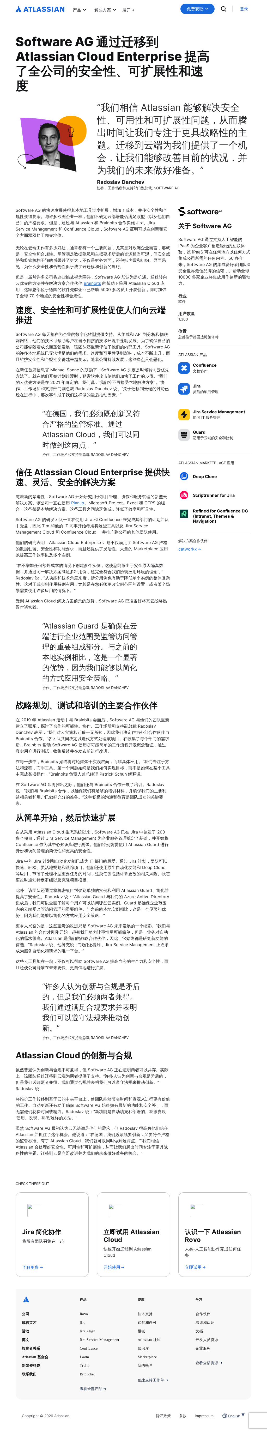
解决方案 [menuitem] (102, 10)
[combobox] (228, 1416)
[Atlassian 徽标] (40, 9)
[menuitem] (128, 9)
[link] (244, 9)
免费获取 (195, 8)
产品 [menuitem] (77, 10)
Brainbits (92, 283)
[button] (128, 9)
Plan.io (77, 502)
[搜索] (223, 8)
